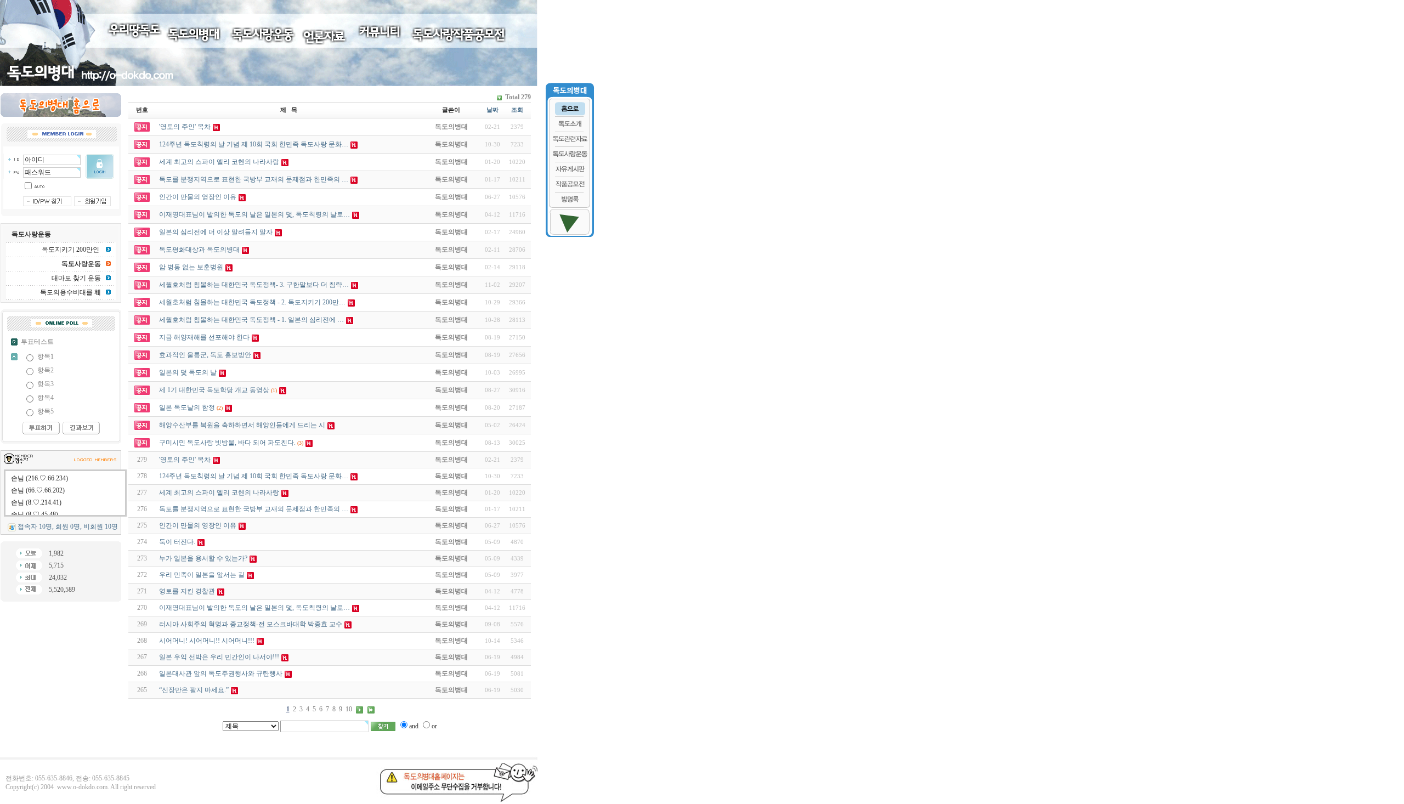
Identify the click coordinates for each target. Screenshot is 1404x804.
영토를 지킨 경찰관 (187, 591)
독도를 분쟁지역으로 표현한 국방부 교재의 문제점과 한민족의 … (253, 509)
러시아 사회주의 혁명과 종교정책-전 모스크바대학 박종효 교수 (250, 624)
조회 (517, 109)
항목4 (45, 397)
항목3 (45, 384)
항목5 (45, 411)
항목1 (45, 356)
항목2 (45, 370)
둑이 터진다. (177, 542)
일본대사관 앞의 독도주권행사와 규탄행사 (220, 673)
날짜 (492, 109)
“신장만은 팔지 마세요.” (194, 690)
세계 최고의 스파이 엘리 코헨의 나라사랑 (219, 492)
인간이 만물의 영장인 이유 (197, 525)
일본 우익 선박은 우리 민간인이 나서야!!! (219, 657)
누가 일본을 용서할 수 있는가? (203, 558)
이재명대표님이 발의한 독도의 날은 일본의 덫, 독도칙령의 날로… (254, 608)
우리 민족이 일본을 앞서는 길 (202, 575)
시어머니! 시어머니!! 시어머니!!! (206, 640)
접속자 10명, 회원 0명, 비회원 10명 (68, 526)
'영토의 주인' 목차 (185, 459)
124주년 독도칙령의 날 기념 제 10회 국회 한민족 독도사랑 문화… (253, 476)
